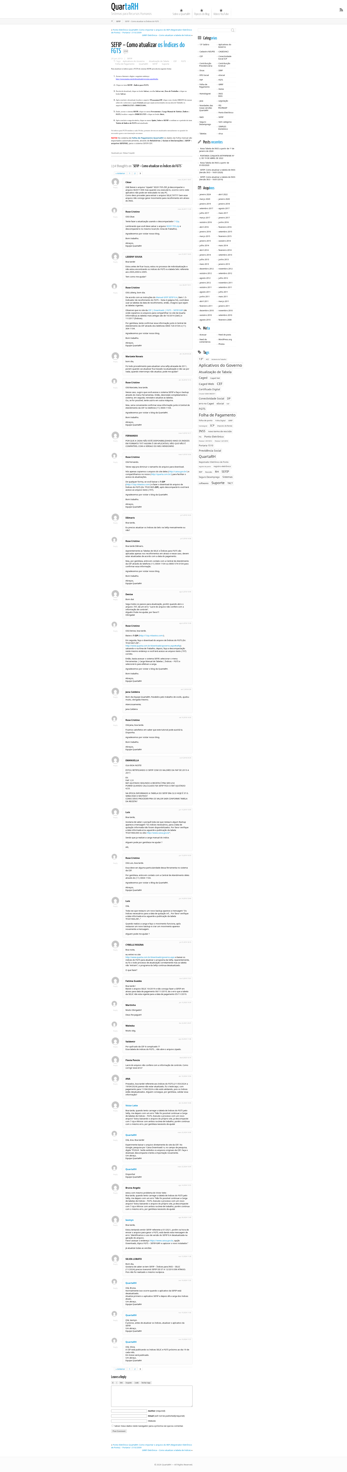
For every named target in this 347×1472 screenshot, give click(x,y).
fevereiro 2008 (225, 319)
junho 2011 (205, 296)
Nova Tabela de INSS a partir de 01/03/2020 (214, 163)
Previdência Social (210, 450)
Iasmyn (130, 1219)
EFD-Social (204, 75)
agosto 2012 (205, 278)
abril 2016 (204, 227)
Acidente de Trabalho (219, 359)
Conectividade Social (211, 398)
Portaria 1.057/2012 (205, 441)
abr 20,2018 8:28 (185, 354)
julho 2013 (204, 259)
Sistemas (227, 476)
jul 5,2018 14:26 (185, 515)
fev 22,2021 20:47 (185, 1023)
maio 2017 (223, 213)
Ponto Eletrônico (226, 112)
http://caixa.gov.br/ (178, 471)
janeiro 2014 (205, 255)
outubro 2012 (206, 273)
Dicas (202, 70)
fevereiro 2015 (225, 236)
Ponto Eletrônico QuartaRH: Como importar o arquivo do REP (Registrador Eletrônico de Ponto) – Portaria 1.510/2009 (151, 31)
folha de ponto (206, 420)
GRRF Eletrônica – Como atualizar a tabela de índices (166, 35)
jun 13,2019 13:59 (185, 810)
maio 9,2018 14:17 (185, 433)
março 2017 (205, 217)
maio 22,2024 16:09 (184, 1167)
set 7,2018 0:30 (186, 689)
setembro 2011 (225, 287)
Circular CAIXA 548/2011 (207, 394)
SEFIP (118, 21)
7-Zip (176, 221)
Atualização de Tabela (159, 61)
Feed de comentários (205, 340)
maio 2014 (223, 245)
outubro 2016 (206, 222)
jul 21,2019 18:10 (185, 942)
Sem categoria (225, 122)
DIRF (221, 70)
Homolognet (205, 93)
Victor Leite (132, 1105)
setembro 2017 (206, 208)
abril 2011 (204, 301)
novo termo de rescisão (220, 431)
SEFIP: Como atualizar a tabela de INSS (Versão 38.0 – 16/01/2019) (217, 178)
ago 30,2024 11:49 (185, 1217)
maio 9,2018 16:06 (185, 454)
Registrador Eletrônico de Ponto (214, 462)
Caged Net (215, 378)
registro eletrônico (222, 466)
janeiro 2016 (205, 231)
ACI (207, 359)
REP (200, 472)
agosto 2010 (205, 319)
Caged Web (206, 384)
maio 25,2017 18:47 (184, 180)
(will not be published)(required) (166, 1415)
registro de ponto (205, 466)
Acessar (203, 334)
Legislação (223, 101)
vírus (221, 133)
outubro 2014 (225, 241)
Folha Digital (220, 420)
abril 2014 (204, 250)
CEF (175, 61)
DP (229, 398)
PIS (220, 105)
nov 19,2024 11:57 (185, 1339)
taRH (124, 7)
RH (217, 471)
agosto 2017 (224, 208)
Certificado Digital (209, 389)
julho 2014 (204, 245)
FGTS (183, 61)
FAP (201, 79)
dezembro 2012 (207, 268)
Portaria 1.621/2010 (221, 441)
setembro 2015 (225, 231)
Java (201, 101)
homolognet (203, 426)
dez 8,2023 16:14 (185, 1058)
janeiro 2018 (224, 203)
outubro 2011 (206, 287)
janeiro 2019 (205, 203)
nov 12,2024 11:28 (185, 1256)
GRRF (221, 84)
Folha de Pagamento (124, 63)
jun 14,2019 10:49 (185, 898)
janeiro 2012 (205, 282)
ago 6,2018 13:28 (185, 623)
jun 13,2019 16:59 (185, 855)
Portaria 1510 (206, 445)
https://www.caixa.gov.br (161, 1240)
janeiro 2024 (205, 194)
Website (152, 1420)
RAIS (202, 117)
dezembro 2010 (207, 310)
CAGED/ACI (224, 51)
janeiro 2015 (205, 241)
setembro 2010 (225, 315)
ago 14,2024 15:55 (185, 1185)
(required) (156, 1410)
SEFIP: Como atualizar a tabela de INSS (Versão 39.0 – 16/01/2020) (217, 171)
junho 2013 (224, 259)
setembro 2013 (225, 255)
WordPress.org (225, 339)
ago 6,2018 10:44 (185, 592)
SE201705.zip (172, 226)
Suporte (165, 63)
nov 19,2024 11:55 (185, 1280)
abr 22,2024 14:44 (185, 1103)
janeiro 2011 (224, 306)
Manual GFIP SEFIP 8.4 (166, 297)
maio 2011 (223, 296)
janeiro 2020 (224, 199)
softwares (204, 483)
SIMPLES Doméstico (223, 127)
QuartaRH (143, 63)
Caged (203, 378)
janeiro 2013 (224, 264)
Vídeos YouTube (221, 14)
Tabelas (203, 133)
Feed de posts (225, 334)
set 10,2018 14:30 (185, 717)
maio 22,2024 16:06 (184, 1132)
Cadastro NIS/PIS (207, 51)
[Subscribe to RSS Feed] (341, 9)
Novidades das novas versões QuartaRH (206, 108)
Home (221, 89)
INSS (221, 93)
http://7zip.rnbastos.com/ (138, 484)
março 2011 (224, 301)
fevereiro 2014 (225, 250)
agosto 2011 (205, 292)
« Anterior (120, 173)
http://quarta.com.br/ (161, 474)
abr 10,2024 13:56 (185, 1076)
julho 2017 (204, 213)
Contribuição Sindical (224, 64)
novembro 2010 (226, 310)
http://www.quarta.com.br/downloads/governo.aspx (150, 957)
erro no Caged (206, 403)
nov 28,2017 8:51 (185, 285)
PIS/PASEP (222, 108)
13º (201, 359)
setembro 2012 (225, 273)
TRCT (230, 483)
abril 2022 (223, 194)
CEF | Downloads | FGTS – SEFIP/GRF (165, 310)
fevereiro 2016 (225, 227)
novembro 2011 (226, 282)
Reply (115, 187)
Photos (222, 344)
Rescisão (208, 472)
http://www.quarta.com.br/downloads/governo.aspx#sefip (153, 645)
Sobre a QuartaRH (181, 14)
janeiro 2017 (224, 217)
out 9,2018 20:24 (185, 758)
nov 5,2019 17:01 (185, 978)
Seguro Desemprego (205, 123)
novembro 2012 (226, 268)
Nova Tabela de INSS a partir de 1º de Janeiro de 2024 (216, 149)
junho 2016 (224, 222)
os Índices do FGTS (148, 48)
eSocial (222, 75)
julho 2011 (223, 292)
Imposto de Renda (224, 426)
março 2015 (205, 236)
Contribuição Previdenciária (205, 64)
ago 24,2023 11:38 (185, 1039)
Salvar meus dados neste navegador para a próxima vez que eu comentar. (148, 1425)
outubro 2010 (206, 315)
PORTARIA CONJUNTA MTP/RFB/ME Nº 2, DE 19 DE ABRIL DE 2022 (216, 156)
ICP (212, 425)
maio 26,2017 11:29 (184, 209)
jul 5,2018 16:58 (185, 538)
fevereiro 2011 (206, 306)
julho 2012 (223, 278)
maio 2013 (204, 264)
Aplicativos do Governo (134, 61)
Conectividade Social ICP (224, 57)
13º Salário (204, 44)
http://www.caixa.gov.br (158, 832)
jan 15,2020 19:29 (185, 1002)
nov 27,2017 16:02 (185, 254)
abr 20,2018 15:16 (185, 380)
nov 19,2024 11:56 (185, 1313)
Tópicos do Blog (201, 14)
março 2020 (205, 199)
